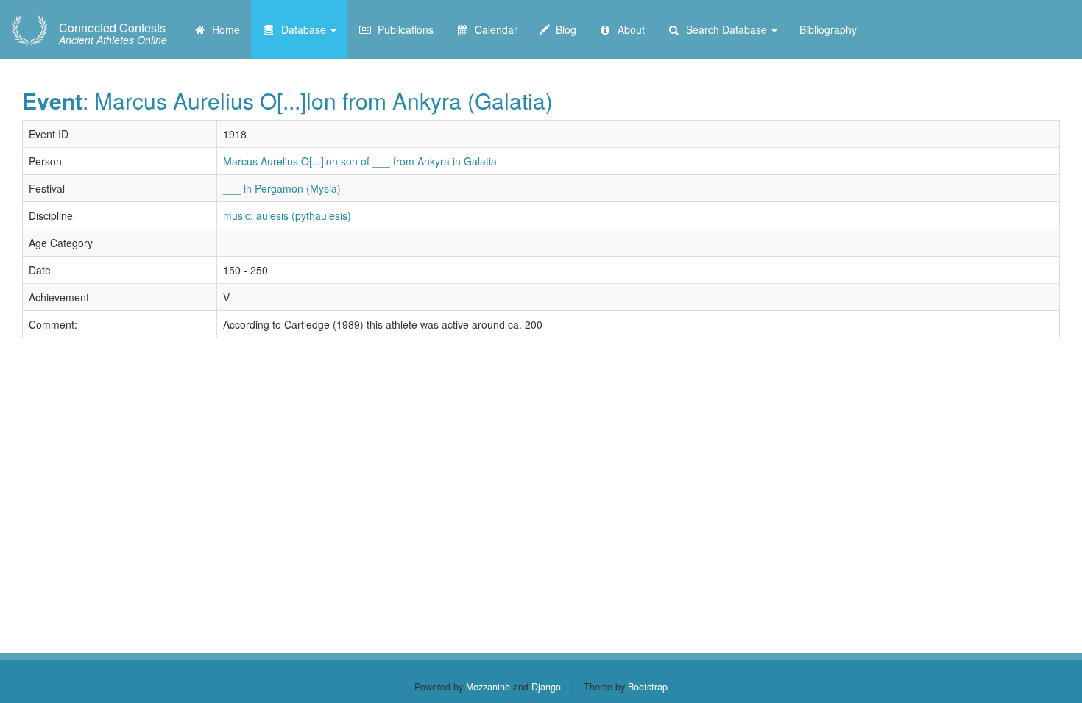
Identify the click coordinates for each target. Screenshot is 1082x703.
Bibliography (828, 29)
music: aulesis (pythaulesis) (287, 215)
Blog (563, 29)
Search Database (725, 29)
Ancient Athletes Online (113, 34)
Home (223, 29)
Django (546, 686)
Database (302, 29)
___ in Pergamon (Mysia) (282, 188)
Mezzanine (488, 686)
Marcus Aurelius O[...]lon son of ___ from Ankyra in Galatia (360, 161)
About (628, 29)
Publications (403, 29)
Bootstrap (648, 686)
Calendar (493, 29)
